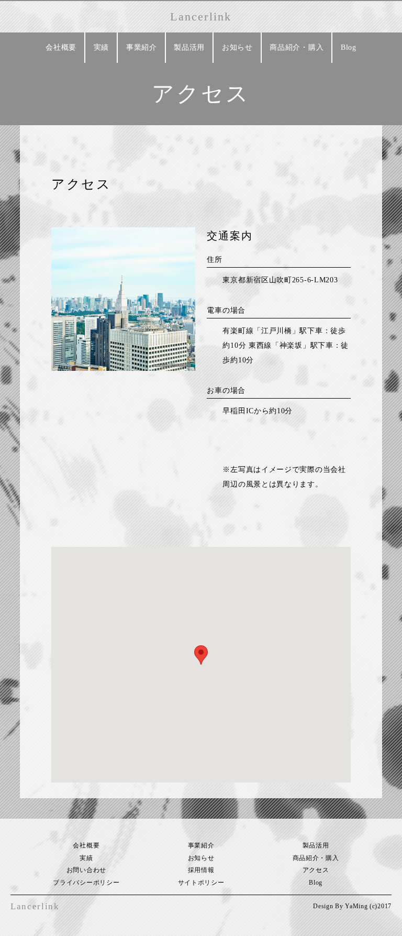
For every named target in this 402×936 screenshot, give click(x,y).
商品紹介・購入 (296, 47)
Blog (348, 47)
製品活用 (189, 47)
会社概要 (61, 47)
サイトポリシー (201, 882)
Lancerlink (200, 16)
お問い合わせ (86, 870)
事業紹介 (141, 47)
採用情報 (201, 870)
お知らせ (237, 47)
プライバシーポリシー (86, 882)
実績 (101, 47)
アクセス (316, 870)
